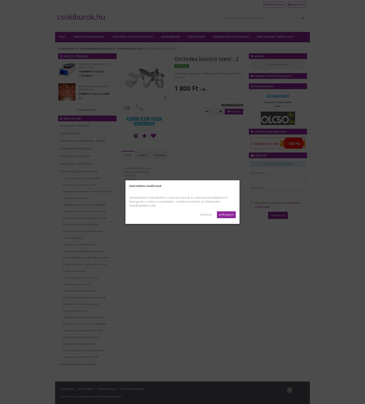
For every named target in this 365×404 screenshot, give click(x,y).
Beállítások (206, 214)
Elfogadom (227, 214)
